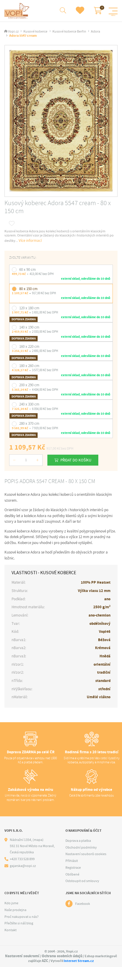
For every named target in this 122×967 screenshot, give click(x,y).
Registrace (73, 867)
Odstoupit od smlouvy (82, 880)
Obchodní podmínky (81, 847)
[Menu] (113, 11)
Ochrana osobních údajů (62, 955)
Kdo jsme (11, 903)
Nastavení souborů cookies (85, 854)
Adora (95, 31)
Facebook (82, 903)
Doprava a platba (78, 840)
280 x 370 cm (29, 423)
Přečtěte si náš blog (18, 923)
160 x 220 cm (29, 346)
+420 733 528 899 (22, 859)
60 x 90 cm (27, 269)
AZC (45, 960)
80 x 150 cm (28, 288)
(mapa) (38, 839)
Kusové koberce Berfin (69, 31)
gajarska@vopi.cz (23, 866)
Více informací (30, 240)
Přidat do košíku (75, 460)
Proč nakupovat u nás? (21, 916)
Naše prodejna (15, 910)
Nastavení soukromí (22, 955)
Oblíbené (72, 874)
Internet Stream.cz (79, 960)
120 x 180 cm (29, 307)
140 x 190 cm (29, 327)
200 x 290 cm (29, 384)
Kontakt (10, 930)
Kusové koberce (35, 31)
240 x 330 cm (29, 404)
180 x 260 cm (29, 365)
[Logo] (17, 11)
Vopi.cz (13, 31)
